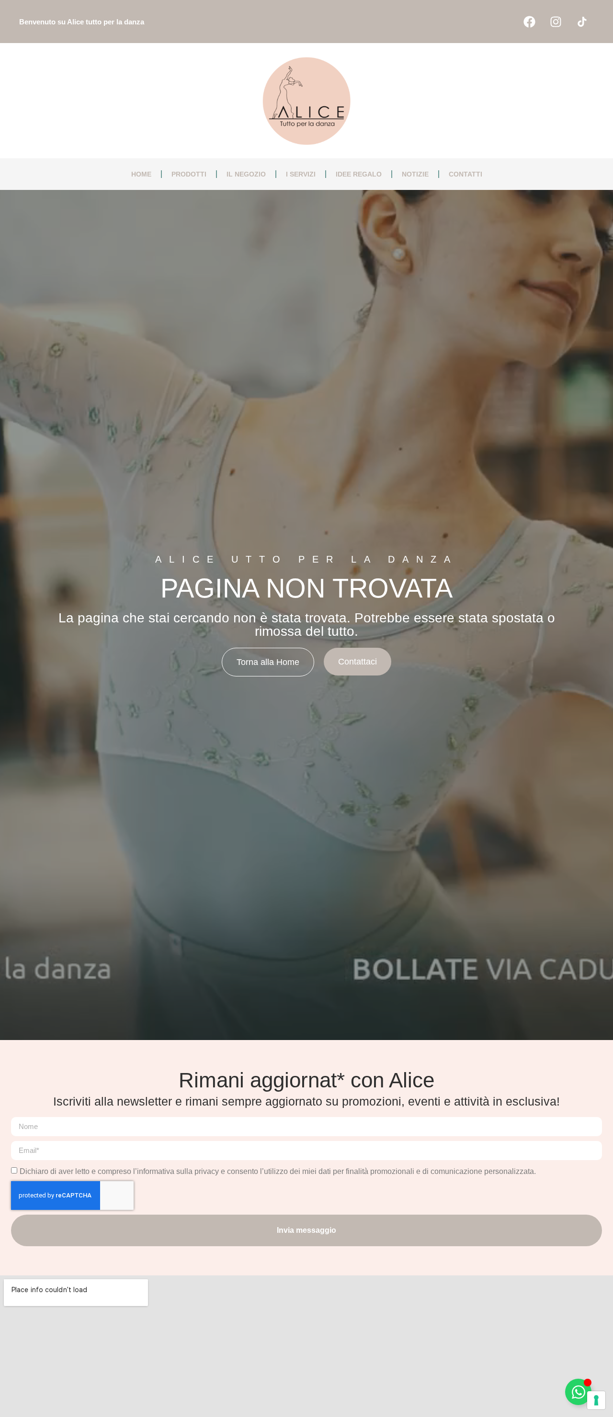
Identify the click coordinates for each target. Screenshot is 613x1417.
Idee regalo (359, 174)
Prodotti (188, 174)
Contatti (465, 174)
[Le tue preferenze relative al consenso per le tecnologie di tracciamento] (596, 1400)
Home (141, 174)
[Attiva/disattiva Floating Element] (578, 1392)
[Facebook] (529, 21)
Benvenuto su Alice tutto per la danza (81, 22)
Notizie (415, 174)
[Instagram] (556, 21)
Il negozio (246, 174)
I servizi (301, 174)
